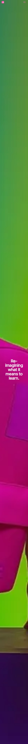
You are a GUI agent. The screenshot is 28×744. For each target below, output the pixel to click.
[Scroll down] (14, 384)
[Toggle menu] (24, 2)
